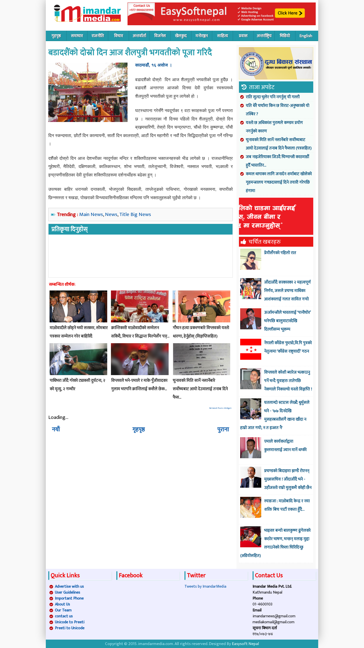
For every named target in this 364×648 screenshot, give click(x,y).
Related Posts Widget (220, 408)
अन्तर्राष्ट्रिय (264, 35)
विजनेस (160, 35)
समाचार (77, 35)
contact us (64, 616)
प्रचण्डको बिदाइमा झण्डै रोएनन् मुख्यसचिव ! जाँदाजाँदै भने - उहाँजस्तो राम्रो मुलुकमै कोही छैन (288, 479)
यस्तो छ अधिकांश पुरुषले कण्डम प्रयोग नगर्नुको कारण (274, 127)
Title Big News (135, 214)
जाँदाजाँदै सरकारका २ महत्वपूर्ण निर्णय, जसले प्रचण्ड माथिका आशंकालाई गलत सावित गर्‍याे (287, 291)
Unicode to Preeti (69, 622)
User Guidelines (67, 592)
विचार (118, 35)
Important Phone (69, 598)
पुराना (223, 429)
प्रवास (243, 35)
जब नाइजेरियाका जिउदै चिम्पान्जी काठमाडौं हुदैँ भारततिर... (277, 161)
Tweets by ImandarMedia (205, 586)
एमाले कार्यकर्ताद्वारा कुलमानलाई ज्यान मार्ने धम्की (285, 445)
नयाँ (56, 429)
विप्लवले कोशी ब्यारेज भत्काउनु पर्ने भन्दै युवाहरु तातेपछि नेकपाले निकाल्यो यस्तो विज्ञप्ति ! (288, 381)
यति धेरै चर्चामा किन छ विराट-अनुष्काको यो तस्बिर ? (277, 110)
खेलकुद (181, 35)
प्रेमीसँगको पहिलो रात (280, 252)
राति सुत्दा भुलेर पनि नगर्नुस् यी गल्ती (273, 97)
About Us (62, 604)
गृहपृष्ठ (56, 35)
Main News (91, 214)
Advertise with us (69, 586)
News (111, 214)
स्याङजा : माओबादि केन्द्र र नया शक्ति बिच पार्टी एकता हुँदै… (287, 505)
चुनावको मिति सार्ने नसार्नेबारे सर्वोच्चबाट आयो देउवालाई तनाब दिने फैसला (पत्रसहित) (279, 144)
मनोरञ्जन (202, 35)
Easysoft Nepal (245, 643)
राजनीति (98, 35)
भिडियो (285, 35)
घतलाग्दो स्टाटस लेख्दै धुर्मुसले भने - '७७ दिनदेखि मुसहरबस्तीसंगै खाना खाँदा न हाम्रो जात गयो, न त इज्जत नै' (275, 415)
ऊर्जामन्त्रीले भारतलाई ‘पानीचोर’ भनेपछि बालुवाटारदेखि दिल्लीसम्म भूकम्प (287, 321)
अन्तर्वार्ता (139, 35)
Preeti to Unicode (69, 628)
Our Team (63, 610)
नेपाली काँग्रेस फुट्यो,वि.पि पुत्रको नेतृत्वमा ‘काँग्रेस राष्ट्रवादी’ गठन (288, 347)
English (306, 35)
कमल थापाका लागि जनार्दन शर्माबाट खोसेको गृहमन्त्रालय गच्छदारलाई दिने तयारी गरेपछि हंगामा (279, 182)
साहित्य (222, 35)
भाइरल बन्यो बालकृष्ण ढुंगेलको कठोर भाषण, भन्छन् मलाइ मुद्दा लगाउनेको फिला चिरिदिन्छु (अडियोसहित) (275, 543)
